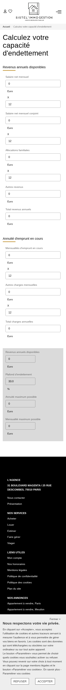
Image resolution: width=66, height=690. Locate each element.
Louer (10, 524)
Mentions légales (17, 570)
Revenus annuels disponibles (22, 352)
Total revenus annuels (18, 209)
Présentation (14, 503)
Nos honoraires (16, 564)
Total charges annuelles (19, 321)
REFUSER (20, 681)
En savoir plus (51, 669)
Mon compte (14, 557)
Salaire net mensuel (17, 76)
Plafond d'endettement (19, 374)
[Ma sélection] (10, 11)
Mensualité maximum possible (23, 419)
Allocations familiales (18, 150)
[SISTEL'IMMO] (34, 12)
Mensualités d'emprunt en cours (24, 248)
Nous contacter (16, 497)
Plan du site (14, 588)
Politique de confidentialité (22, 576)
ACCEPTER (45, 681)
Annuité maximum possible (21, 396)
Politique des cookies (19, 582)
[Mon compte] (5, 11)
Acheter (11, 518)
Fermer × (55, 619)
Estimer (11, 530)
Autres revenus (14, 186)
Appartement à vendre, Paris (24, 603)
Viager (11, 543)
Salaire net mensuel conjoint (22, 113)
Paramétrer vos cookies (16, 673)
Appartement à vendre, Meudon (25, 609)
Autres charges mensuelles (21, 284)
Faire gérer (13, 536)
